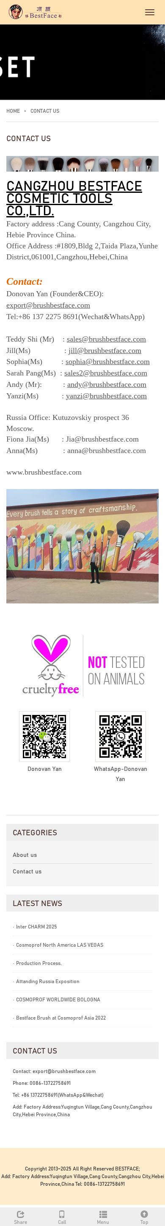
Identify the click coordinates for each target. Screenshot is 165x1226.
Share (20, 1222)
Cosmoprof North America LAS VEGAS (58, 945)
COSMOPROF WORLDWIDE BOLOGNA (56, 999)
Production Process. (37, 963)
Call (62, 1222)
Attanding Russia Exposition (46, 981)
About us (25, 855)
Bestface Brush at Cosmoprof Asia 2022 (59, 1017)
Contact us (27, 872)
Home (13, 111)
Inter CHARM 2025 (35, 926)
